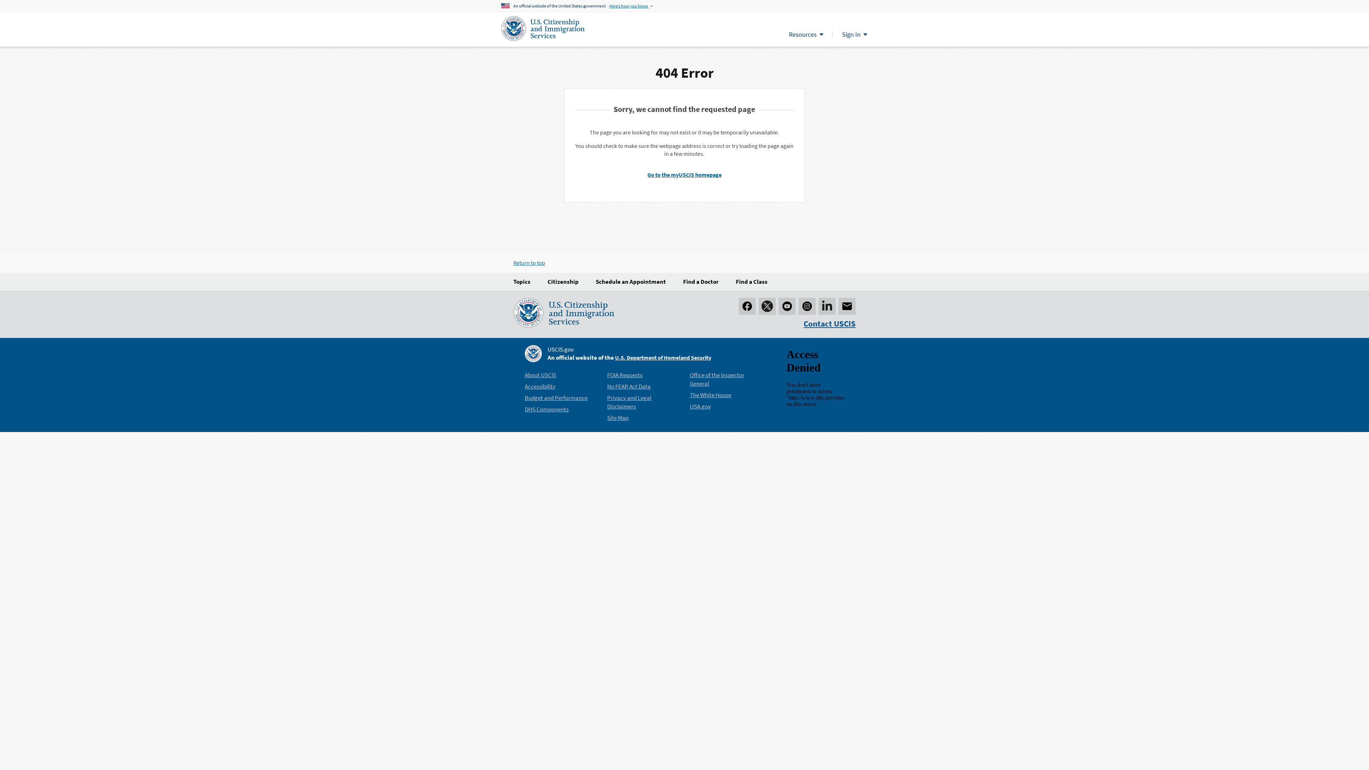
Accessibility (540, 386)
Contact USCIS (830, 323)
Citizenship (563, 282)
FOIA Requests (624, 375)
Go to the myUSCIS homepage (684, 174)
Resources (803, 34)
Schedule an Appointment (631, 282)
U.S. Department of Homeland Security (663, 357)
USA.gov (700, 406)
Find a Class (752, 282)
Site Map (618, 418)
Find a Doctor (701, 282)
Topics (521, 282)
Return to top (529, 262)
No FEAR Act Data (629, 386)
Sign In (851, 34)
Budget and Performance (556, 398)
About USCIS (540, 375)
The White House (710, 395)
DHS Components (547, 409)
